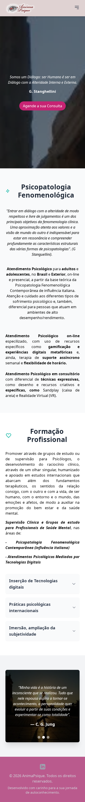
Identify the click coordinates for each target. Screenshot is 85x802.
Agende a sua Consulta (42, 105)
